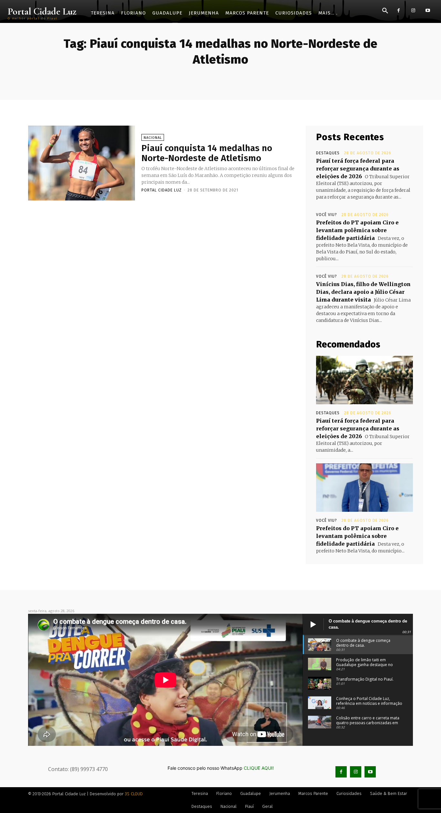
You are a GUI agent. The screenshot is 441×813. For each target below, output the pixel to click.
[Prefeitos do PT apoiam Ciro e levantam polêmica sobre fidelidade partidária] (364, 487)
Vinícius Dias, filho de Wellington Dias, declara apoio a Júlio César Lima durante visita (363, 292)
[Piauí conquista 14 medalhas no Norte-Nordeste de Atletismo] (81, 163)
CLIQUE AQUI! (259, 768)
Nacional (153, 138)
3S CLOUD (134, 793)
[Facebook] (398, 10)
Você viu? (326, 215)
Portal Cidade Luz (161, 190)
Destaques (328, 153)
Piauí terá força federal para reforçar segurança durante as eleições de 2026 (357, 169)
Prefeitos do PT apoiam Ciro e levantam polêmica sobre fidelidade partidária (357, 230)
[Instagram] (413, 10)
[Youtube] (427, 10)
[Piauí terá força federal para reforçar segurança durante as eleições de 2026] (364, 380)
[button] (385, 11)
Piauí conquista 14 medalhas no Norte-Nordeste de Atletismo (206, 153)
